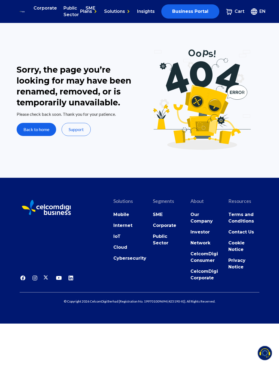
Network (200, 242)
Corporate (45, 8)
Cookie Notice (236, 246)
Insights (146, 11)
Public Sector (71, 11)
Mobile (121, 214)
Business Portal (190, 11)
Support (76, 129)
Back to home (36, 129)
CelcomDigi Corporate (204, 274)
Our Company (201, 218)
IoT (117, 236)
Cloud (120, 247)
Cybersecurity (129, 258)
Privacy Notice (236, 264)
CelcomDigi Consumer (204, 257)
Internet (122, 225)
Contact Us (241, 232)
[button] (89, 11)
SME (158, 214)
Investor (200, 232)
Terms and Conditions (241, 218)
